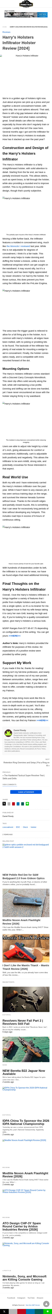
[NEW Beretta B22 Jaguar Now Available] (26, 1049)
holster (33, 827)
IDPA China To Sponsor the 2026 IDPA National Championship (26, 1122)
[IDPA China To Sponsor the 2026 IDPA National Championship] (26, 1099)
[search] (48, 3)
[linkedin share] (18, 803)
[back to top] (46, 1304)
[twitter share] (4, 803)
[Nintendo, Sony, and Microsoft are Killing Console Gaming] (26, 1255)
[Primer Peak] (26, 4)
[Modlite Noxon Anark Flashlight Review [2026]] (26, 903)
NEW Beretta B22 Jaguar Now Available (24, 1072)
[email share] (9, 803)
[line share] (27, 803)
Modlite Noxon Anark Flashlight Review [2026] (25, 1175)
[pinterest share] (13, 803)
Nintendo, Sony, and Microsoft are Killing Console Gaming (24, 1278)
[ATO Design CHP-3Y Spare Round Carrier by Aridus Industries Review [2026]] (26, 1202)
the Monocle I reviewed (18, 246)
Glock (25, 827)
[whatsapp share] (22, 803)
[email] (13, 1311)
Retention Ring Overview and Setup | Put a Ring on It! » (26, 764)
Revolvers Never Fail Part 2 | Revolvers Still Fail (23, 1022)
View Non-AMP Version (33, 1305)
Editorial (7, 1015)
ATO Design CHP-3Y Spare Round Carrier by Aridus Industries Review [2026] (22, 1226)
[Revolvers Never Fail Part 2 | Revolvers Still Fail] (26, 999)
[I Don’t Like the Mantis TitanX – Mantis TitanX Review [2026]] (26, 948)
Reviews (6, 32)
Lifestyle (7, 1270)
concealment (8, 827)
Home (5, 27)
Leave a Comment (26, 792)
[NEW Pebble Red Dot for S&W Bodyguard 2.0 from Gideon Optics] (26, 857)
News (5, 1065)
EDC (18, 827)
